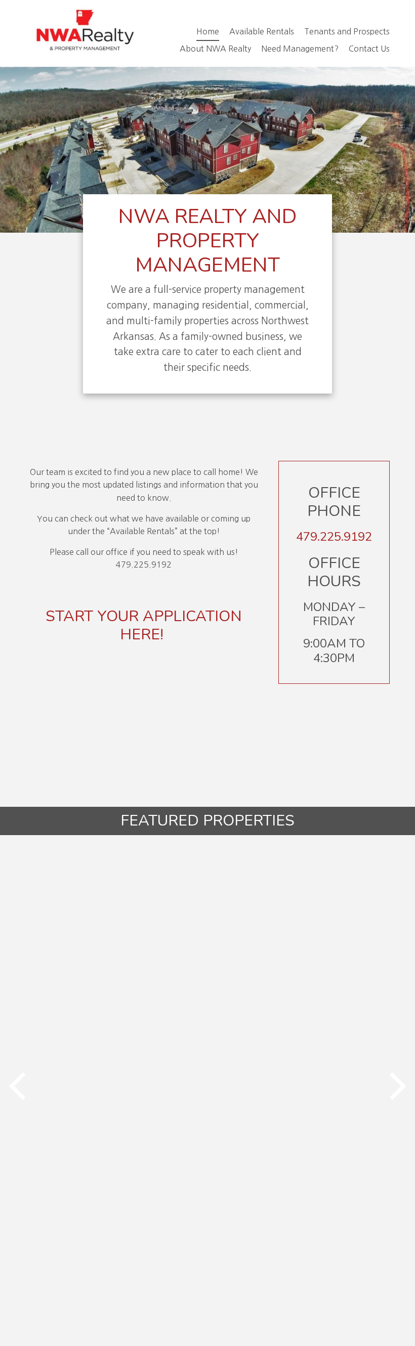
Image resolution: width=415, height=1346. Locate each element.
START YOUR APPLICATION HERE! (144, 625)
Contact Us (369, 49)
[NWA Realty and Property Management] (83, 33)
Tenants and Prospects (347, 31)
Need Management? (300, 49)
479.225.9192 (334, 537)
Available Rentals (261, 31)
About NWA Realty (215, 49)
